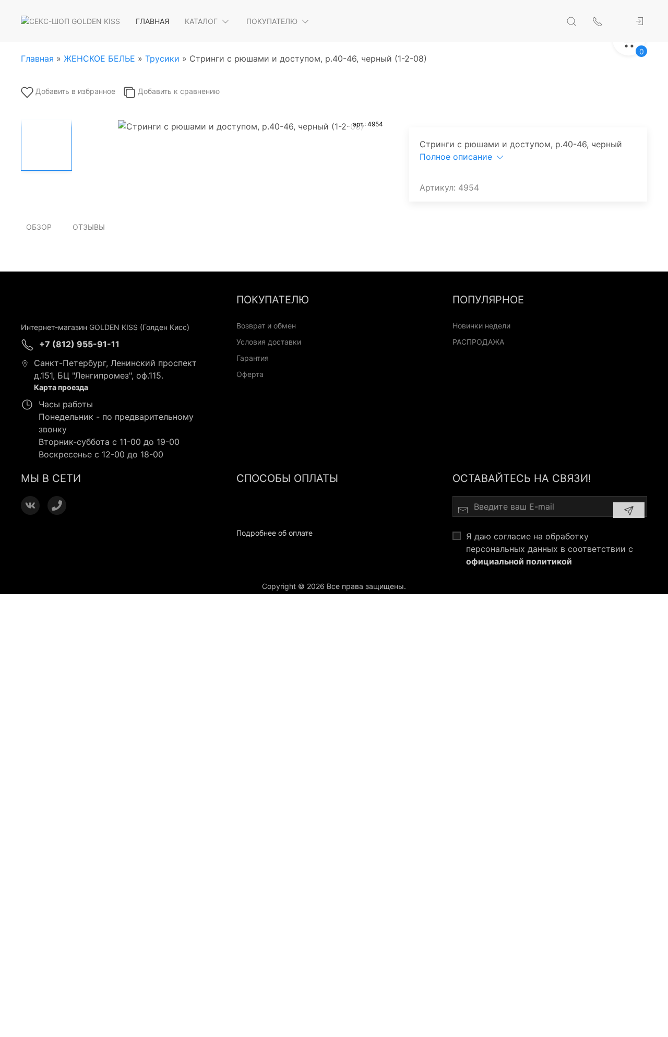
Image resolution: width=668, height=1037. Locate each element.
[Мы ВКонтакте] (30, 505)
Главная (152, 21)
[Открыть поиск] (571, 21)
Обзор (39, 226)
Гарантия (252, 357)
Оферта (250, 374)
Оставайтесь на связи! (521, 478)
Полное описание (457, 156)
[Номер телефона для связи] (56, 505)
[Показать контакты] (597, 21)
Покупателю (271, 21)
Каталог (201, 21)
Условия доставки (268, 341)
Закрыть (535, 608)
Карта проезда (61, 387)
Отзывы (89, 226)
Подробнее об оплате (274, 532)
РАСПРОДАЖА (478, 341)
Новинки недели (481, 325)
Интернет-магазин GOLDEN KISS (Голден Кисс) (105, 327)
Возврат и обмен (266, 325)
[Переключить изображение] (46, 145)
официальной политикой (519, 561)
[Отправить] (629, 510)
